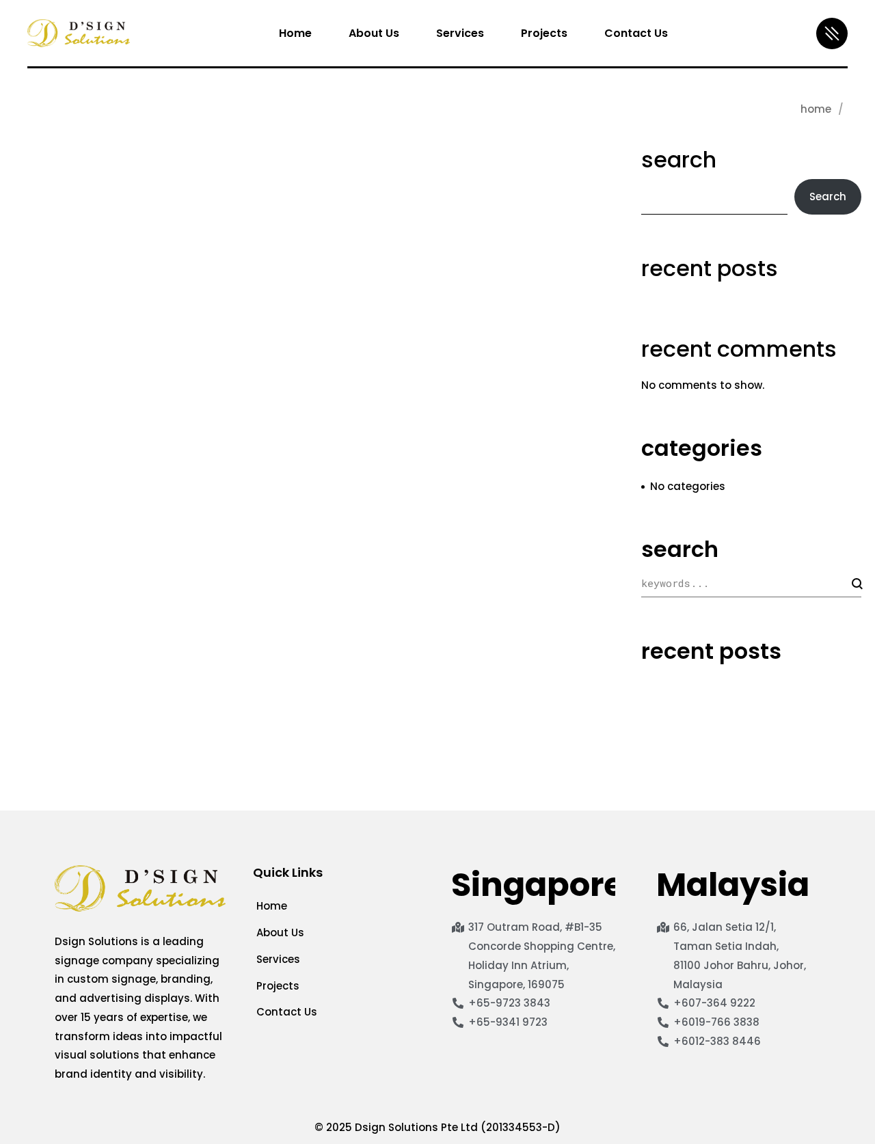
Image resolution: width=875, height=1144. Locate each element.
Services (278, 959)
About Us (280, 932)
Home (815, 109)
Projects (277, 986)
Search (678, 159)
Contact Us (286, 1012)
